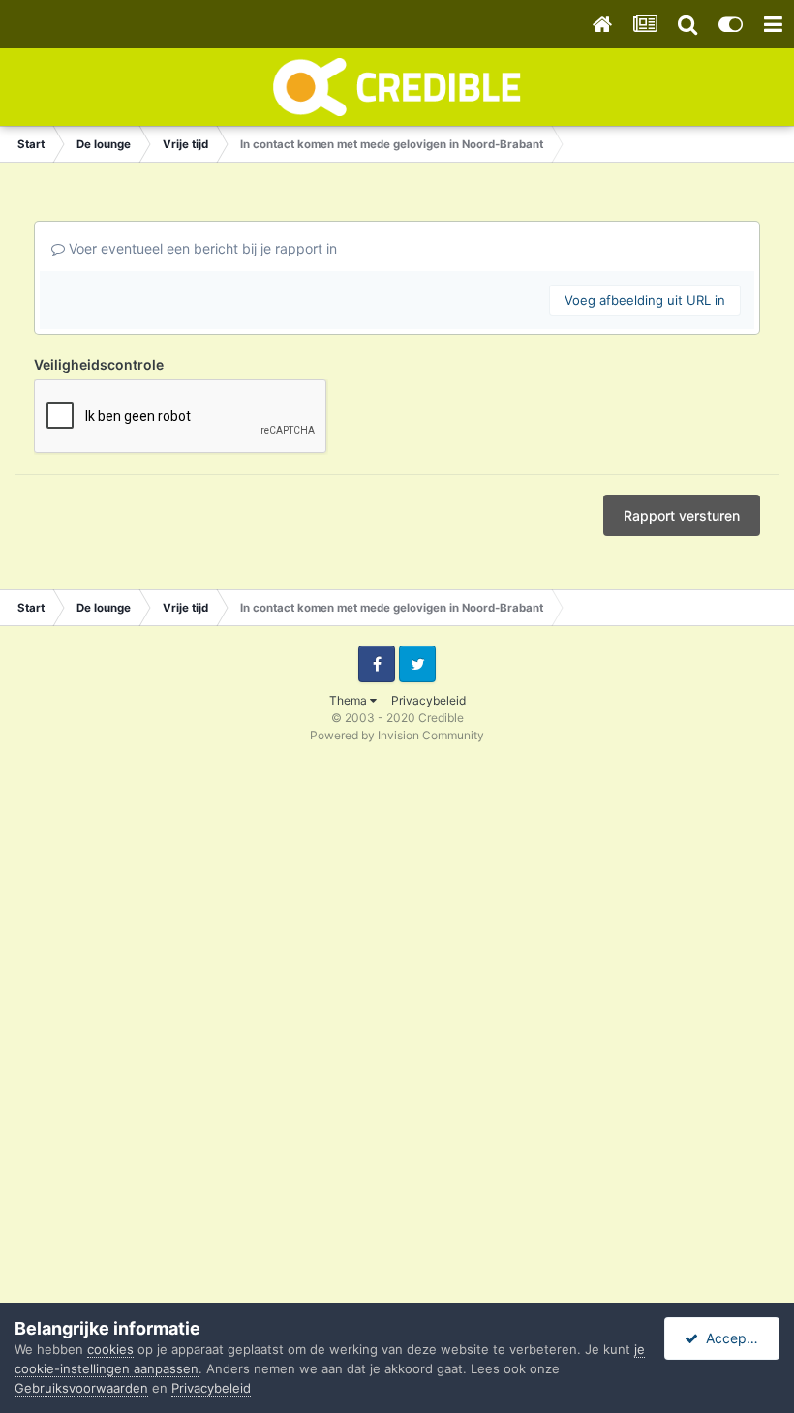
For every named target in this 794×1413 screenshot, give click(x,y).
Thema (349, 700)
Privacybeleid (428, 700)
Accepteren (738, 1338)
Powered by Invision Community (397, 735)
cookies (110, 1349)
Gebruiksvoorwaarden (81, 1388)
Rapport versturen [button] (682, 515)
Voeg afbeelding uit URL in (645, 300)
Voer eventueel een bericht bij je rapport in (201, 248)
